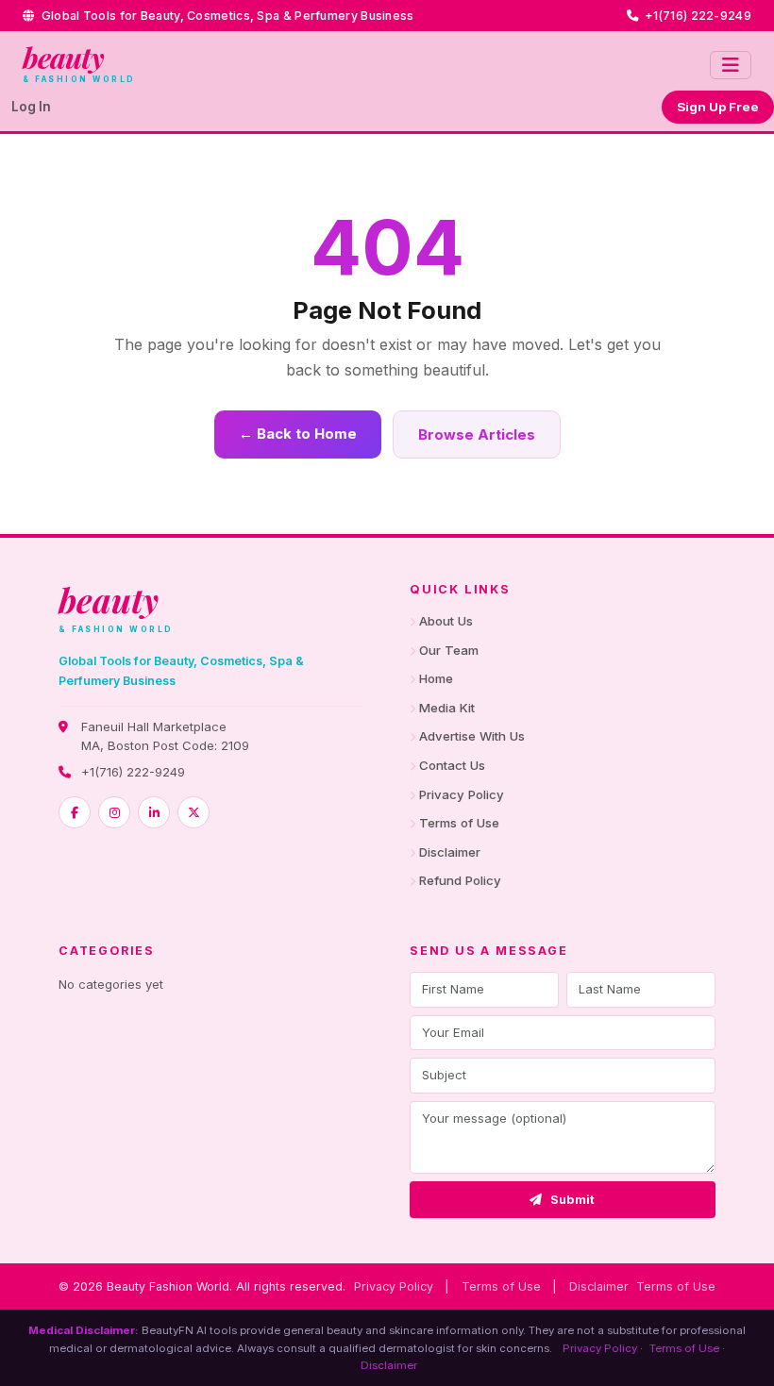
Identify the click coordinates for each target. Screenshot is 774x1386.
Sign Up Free (718, 106)
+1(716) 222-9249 (133, 771)
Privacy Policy (461, 794)
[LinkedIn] (154, 812)
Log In (31, 106)
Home (436, 678)
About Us (446, 620)
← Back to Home (298, 434)
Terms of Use (459, 822)
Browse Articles (476, 434)
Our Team (449, 650)
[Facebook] (75, 812)
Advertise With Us (472, 735)
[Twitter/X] (193, 812)
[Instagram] (114, 812)
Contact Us (452, 765)
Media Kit (447, 707)
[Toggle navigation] (730, 65)
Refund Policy (460, 880)
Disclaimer (449, 852)
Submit (573, 1200)
